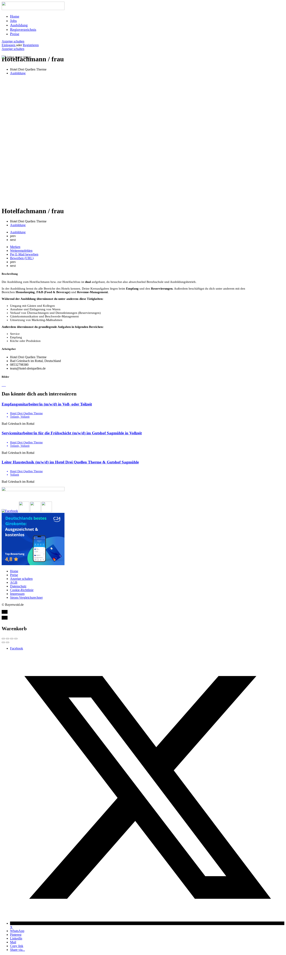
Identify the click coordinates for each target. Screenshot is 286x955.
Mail (13, 942)
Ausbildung (19, 25)
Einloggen (9, 45)
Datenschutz (18, 586)
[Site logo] (33, 9)
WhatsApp (17, 931)
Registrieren (31, 45)
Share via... (17, 949)
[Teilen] (7, 638)
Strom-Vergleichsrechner (26, 597)
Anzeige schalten (13, 41)
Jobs (13, 21)
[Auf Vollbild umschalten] (11, 638)
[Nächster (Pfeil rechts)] (7, 642)
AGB (13, 582)
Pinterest (15, 934)
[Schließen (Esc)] (3, 638)
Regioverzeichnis (23, 29)
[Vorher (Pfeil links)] (3, 642)
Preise (14, 34)
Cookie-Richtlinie (21, 590)
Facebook (16, 648)
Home (14, 16)
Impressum (17, 594)
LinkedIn (16, 938)
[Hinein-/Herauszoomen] (16, 638)
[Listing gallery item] (2, 385)
